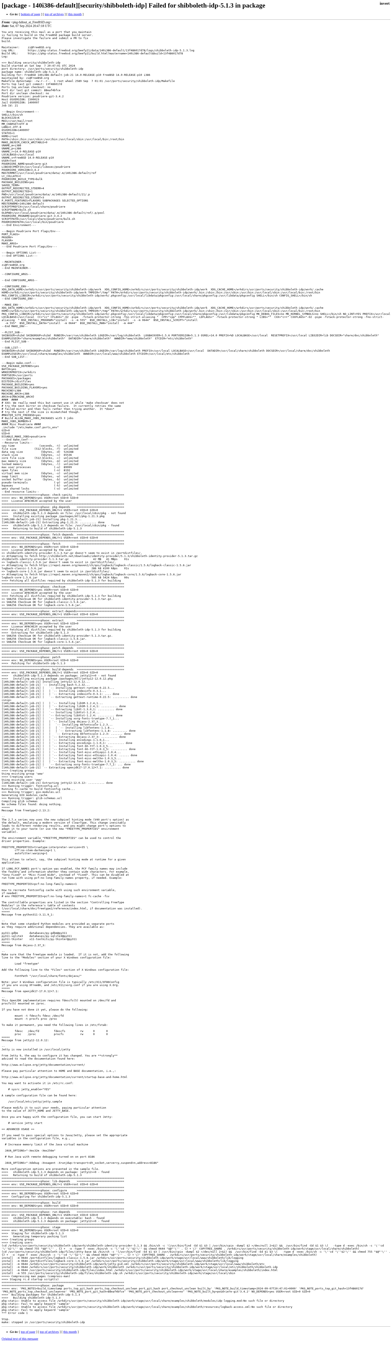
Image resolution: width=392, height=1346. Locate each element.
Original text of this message (20, 1338)
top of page (28, 1332)
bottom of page (30, 14)
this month (75, 14)
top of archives (54, 14)
